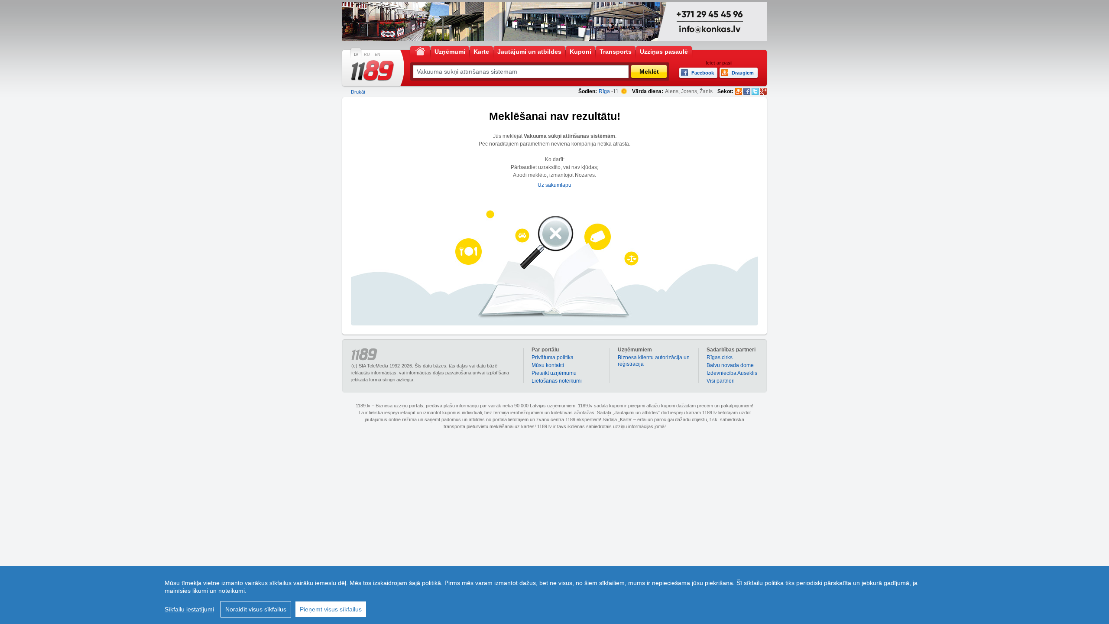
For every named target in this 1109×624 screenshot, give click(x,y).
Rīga (604, 91)
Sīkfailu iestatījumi (189, 609)
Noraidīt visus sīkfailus (255, 609)
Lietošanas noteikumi (557, 381)
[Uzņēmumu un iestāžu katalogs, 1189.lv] (372, 70)
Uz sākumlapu (554, 185)
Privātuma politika (553, 357)
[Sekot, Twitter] (755, 91)
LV (356, 54)
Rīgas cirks (720, 357)
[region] (554, 595)
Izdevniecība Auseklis (732, 373)
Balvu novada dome (730, 365)
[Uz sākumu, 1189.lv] (420, 51)
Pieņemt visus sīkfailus (331, 609)
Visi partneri (721, 381)
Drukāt (358, 91)
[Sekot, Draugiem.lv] (738, 91)
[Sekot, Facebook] (746, 91)
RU (367, 54)
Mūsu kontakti (548, 365)
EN (377, 54)
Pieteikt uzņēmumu (554, 373)
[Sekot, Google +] (763, 91)
